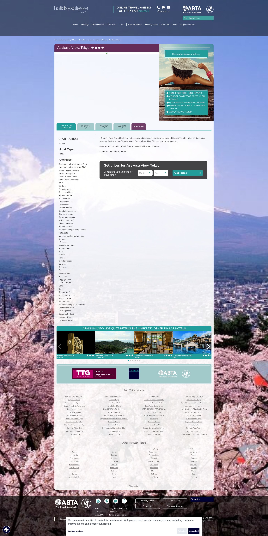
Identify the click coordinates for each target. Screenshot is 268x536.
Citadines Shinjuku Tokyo (194, 397)
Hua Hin (194, 461)
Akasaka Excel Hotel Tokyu (74, 397)
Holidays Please (71, 40)
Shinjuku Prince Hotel (74, 428)
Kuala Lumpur (154, 452)
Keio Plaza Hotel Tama (74, 416)
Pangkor (114, 455)
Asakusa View (114, 40)
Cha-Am (194, 458)
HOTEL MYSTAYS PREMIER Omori (154, 409)
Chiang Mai (74, 461)
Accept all (194, 531)
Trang (114, 474)
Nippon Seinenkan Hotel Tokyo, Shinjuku (114, 419)
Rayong (74, 474)
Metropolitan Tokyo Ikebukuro (114, 416)
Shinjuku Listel (193, 425)
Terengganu (74, 458)
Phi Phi (153, 471)
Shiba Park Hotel (114, 425)
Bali (74, 449)
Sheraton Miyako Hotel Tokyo (74, 425)
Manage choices (75, 531)
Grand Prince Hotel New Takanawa (193, 403)
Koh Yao (194, 468)
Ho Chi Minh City (74, 477)
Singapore (114, 458)
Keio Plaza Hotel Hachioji (194, 412)
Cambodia (114, 449)
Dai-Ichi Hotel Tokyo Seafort (74, 403)
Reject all (182, 531)
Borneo (114, 452)
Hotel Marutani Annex (74, 409)
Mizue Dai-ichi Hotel (193, 416)
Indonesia (193, 449)
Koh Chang (154, 465)
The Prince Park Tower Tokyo (154, 431)
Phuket (193, 471)
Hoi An (114, 477)
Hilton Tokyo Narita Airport (153, 406)
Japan (90, 40)
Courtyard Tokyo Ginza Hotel (154, 400)
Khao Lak (114, 465)
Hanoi (194, 474)
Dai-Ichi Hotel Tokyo (194, 400)
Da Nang (154, 474)
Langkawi (193, 452)
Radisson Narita (154, 422)
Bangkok (154, 458)
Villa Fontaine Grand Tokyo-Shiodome (193, 434)
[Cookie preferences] (6, 529)
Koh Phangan (74, 468)
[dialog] (134, 526)
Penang (193, 455)
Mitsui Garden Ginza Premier (154, 416)
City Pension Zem (74, 400)
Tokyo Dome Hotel (74, 434)
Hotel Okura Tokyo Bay (114, 412)
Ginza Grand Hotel (114, 403)
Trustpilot (134, 370)
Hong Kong (154, 449)
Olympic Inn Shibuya (193, 419)
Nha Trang (154, 477)
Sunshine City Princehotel (74, 431)
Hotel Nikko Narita (74, 412)
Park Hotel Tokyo (114, 422)
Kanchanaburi (74, 465)
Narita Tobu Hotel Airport (74, 419)
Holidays (83, 40)
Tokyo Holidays (101, 40)
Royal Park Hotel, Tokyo (193, 422)
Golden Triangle (153, 461)
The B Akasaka (114, 431)
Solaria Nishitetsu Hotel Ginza (154, 428)
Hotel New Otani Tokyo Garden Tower (194, 409)
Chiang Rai (114, 461)
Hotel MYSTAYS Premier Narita (114, 409)
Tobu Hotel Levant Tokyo (193, 431)
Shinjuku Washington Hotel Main (114, 428)
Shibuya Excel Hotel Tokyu (154, 425)
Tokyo (74, 452)
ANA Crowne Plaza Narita (114, 397)
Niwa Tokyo (154, 419)
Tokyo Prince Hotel (114, 434)
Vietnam (194, 477)
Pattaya (114, 471)
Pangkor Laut (154, 455)
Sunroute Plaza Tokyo (193, 428)
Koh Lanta (193, 465)
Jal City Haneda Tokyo (154, 412)
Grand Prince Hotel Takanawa (74, 406)
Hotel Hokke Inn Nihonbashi (194, 406)
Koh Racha (114, 468)
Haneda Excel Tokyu (114, 406)
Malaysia (74, 455)
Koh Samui (154, 468)
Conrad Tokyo (114, 400)
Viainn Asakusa (154, 434)
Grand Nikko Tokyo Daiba (154, 403)
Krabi (74, 471)
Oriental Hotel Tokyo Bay (74, 422)
